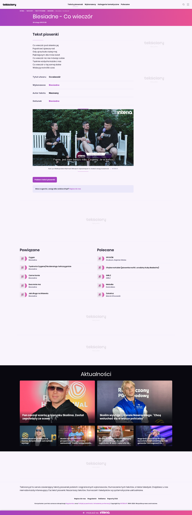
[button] (75, 4)
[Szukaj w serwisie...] (183, 4)
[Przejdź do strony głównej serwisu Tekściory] (9, 4)
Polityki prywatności (85, 503)
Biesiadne (50, 11)
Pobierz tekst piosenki (45, 179)
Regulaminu (70, 503)
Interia (22, 11)
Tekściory (29, 11)
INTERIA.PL (123, 503)
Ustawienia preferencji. (101, 503)
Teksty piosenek (40, 11)
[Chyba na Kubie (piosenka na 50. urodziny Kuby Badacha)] (134, 265)
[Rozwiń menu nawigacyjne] (188, 4)
